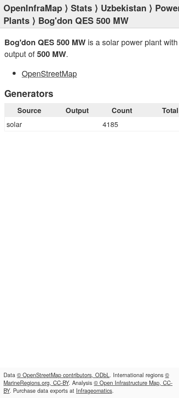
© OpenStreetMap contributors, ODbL (63, 375)
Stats (81, 7)
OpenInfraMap (32, 7)
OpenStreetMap (49, 73)
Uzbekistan (123, 7)
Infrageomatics (94, 391)
